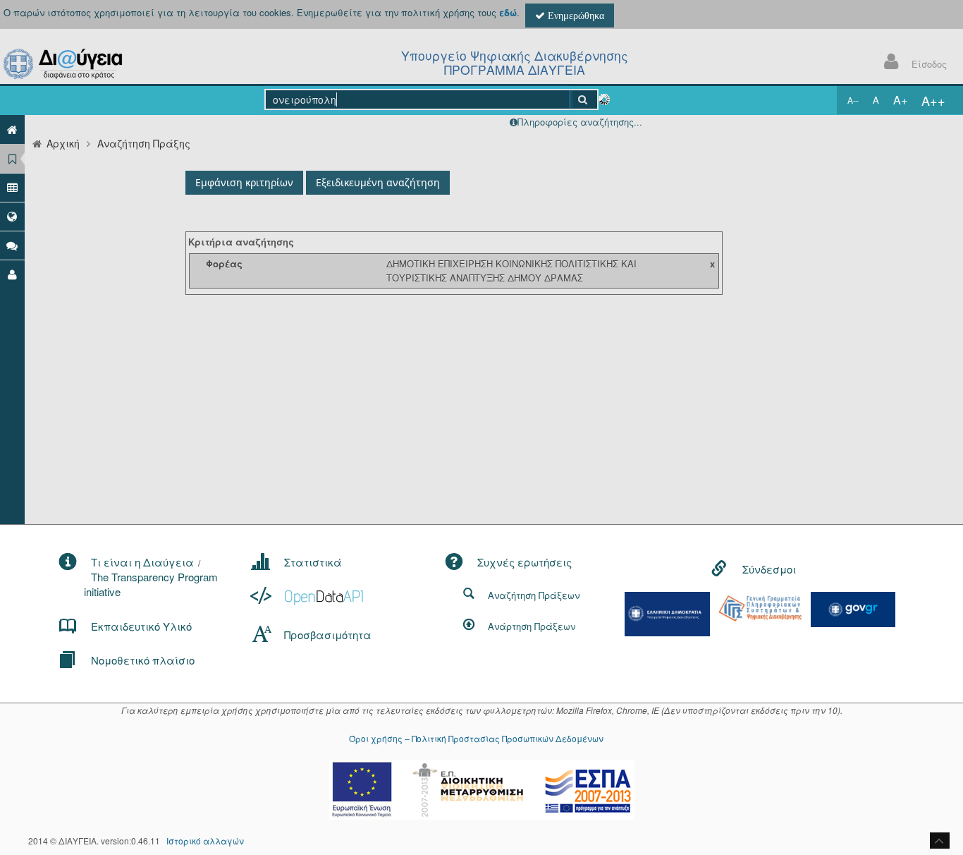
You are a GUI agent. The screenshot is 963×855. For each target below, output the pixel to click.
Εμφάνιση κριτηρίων (244, 182)
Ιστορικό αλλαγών (205, 841)
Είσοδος (929, 64)
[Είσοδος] (12, 274)
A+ (900, 100)
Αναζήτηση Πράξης (143, 143)
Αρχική (63, 143)
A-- (853, 100)
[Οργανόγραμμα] (12, 187)
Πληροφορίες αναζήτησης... (579, 121)
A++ (933, 100)
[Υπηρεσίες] (12, 216)
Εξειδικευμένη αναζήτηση (378, 182)
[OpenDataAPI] (308, 595)
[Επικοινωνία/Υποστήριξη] (12, 245)
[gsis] (760, 607)
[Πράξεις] (12, 158)
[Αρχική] (12, 129)
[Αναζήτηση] (583, 99)
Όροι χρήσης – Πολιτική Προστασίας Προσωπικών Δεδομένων (476, 738)
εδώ (508, 12)
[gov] (853, 608)
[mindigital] (668, 613)
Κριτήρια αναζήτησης (241, 241)
